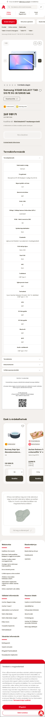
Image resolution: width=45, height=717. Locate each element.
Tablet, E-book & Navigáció (10, 30)
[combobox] (22, 7)
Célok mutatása (22, 713)
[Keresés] (9, 7)
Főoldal (4, 27)
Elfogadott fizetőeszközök (9, 651)
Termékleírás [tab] (8, 359)
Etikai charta (5, 622)
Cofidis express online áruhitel (11, 573)
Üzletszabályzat (6, 630)
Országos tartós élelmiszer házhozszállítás (10, 565)
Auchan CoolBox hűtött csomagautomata (9, 560)
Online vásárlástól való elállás (11, 589)
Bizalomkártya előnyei (31, 551)
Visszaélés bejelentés (8, 626)
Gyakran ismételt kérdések (33, 602)
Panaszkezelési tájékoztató (10, 655)
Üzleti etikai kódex (7, 614)
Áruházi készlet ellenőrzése (11, 142)
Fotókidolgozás (29, 618)
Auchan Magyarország (8, 602)
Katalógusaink (6, 643)
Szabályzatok (29, 555)
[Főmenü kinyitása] (41, 7)
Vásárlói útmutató (7, 647)
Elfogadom (22, 707)
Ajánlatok (27, 559)
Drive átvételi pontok (8, 569)
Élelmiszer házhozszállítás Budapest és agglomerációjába (11, 555)
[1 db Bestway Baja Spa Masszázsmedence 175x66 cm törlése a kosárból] (7, 472)
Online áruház (12, 27)
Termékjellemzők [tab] (9, 158)
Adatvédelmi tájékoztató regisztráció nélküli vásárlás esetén (10, 583)
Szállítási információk (8, 551)
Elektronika (22, 27)
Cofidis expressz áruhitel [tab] (11, 370)
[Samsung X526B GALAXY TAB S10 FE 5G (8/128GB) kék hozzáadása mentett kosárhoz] (40, 90)
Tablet (30, 30)
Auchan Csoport (6, 606)
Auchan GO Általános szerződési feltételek (31, 622)
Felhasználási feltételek (32, 610)
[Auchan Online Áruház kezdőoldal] (3, 7)
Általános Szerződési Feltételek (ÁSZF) (8, 577)
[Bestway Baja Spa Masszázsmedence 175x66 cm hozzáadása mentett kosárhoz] (22, 426)
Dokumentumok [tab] (8, 364)
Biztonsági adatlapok (31, 626)
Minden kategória (9, 22)
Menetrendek (29, 614)
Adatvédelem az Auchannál (10, 610)
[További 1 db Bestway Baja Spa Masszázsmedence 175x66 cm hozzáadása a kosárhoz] (22, 472)
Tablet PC (23, 30)
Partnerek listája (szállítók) (22, 700)
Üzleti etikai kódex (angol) (9, 618)
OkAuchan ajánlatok (27, 22)
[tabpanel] (22, 257)
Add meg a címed (24, 2)
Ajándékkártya (29, 606)
